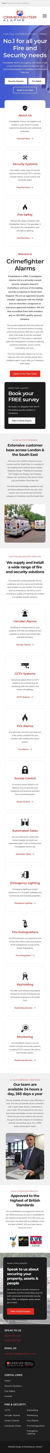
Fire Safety (9, 1391)
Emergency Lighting (32, 1432)
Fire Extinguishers (36, 1425)
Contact (8, 1396)
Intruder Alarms (12, 1415)
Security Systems (13, 1386)
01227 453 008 (12, 1340)
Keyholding (32, 1410)
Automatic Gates (12, 1425)
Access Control (11, 1420)
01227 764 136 (12, 1335)
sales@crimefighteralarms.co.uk (20, 1353)
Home (7, 1380)
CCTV (7, 1410)
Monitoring (32, 1415)
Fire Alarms (33, 1420)
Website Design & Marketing (20, 1446)
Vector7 (39, 1446)
